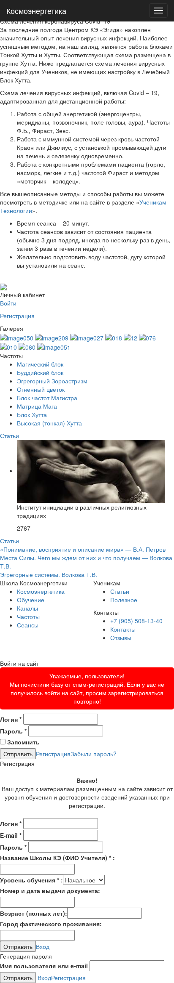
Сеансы (27, 625)
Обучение (30, 599)
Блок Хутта (32, 414)
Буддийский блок (40, 372)
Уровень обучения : (31, 880)
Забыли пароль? (94, 753)
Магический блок (40, 364)
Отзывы (120, 637)
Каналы (27, 608)
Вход (42, 946)
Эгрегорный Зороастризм (52, 381)
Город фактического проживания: (51, 923)
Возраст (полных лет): (33, 913)
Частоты (28, 616)
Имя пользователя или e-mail (44, 966)
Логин (11, 719)
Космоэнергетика (36, 10)
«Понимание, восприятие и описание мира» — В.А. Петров (83, 549)
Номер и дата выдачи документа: (50, 890)
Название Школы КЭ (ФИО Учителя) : (57, 857)
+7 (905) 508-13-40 (136, 620)
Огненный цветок (41, 389)
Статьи (9, 435)
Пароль (13, 731)
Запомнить (22, 742)
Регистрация (17, 315)
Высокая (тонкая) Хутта (49, 423)
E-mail (11, 835)
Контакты (123, 629)
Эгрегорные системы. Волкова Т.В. (48, 574)
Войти (8, 303)
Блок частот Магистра (47, 397)
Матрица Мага (37, 406)
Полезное (123, 599)
